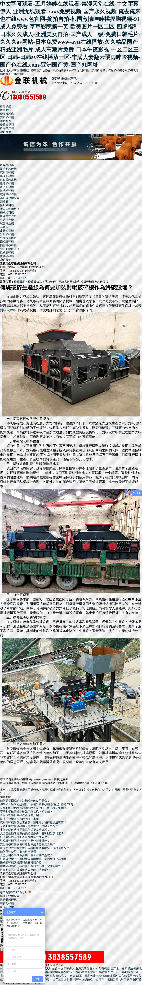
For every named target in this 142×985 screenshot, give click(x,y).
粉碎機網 (5, 106)
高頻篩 (4, 227)
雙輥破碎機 (7, 256)
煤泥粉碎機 (7, 176)
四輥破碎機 (7, 241)
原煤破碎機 (7, 183)
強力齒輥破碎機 (9, 248)
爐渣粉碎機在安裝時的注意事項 (19, 818)
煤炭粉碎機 (7, 172)
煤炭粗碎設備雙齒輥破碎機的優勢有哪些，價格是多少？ (34, 847)
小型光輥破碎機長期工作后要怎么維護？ (25, 829)
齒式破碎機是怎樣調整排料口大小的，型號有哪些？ (32, 866)
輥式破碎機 (7, 252)
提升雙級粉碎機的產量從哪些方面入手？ (25, 837)
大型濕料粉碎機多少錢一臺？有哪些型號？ (26, 855)
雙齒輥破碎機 (8, 237)
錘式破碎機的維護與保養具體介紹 (21, 862)
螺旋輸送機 (7, 223)
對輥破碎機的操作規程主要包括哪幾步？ (25, 840)
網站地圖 (18, 73)
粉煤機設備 (7, 165)
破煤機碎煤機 (8, 194)
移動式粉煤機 (8, 179)
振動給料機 (7, 205)
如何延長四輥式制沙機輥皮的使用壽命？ (25, 800)
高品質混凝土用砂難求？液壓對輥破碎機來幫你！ (41, 789)
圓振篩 (4, 201)
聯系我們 (5, 73)
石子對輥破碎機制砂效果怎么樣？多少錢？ (26, 811)
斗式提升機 (7, 219)
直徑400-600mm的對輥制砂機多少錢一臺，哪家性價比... (34, 807)
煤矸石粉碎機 (8, 168)
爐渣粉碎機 (7, 190)
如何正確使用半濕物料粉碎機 (18, 851)
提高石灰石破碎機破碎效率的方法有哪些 (25, 869)
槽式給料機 (7, 212)
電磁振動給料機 (9, 208)
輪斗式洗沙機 (8, 216)
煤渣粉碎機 (7, 187)
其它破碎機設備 (9, 197)
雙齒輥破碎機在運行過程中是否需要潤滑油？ (27, 844)
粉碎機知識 (35, 281)
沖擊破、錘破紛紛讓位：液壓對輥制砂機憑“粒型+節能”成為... (37, 804)
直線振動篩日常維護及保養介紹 (19, 815)
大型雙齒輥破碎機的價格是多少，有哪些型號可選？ (32, 833)
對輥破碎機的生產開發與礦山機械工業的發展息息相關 (33, 858)
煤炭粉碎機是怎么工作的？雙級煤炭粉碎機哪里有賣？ (33, 822)
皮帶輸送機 (7, 230)
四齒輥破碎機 (8, 245)
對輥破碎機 (7, 234)
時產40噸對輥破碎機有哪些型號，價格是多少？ (29, 826)
